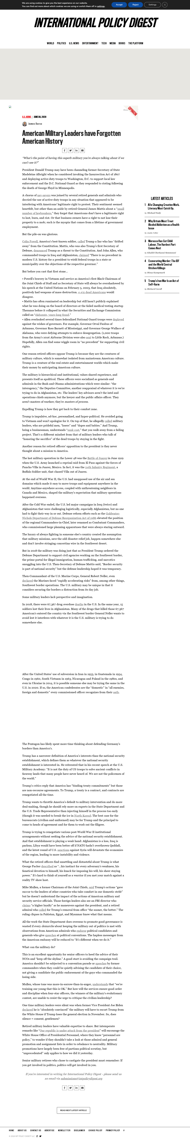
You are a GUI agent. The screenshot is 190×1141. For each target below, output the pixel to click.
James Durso (35, 124)
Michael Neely (154, 213)
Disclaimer (79, 1131)
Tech (104, 43)
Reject (135, 4)
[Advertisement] (95, 74)
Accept (119, 4)
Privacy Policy (113, 1131)
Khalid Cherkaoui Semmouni (161, 252)
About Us (22, 1131)
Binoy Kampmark (156, 272)
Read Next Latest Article (73, 1110)
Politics (61, 43)
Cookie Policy (95, 1131)
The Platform (135, 43)
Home (11, 1131)
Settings (152, 4)
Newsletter (64, 1131)
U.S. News (74, 43)
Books (122, 43)
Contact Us (35, 1131)
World (50, 43)
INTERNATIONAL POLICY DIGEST (95, 24)
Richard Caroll (154, 289)
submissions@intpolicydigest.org (81, 1078)
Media (113, 43)
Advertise (49, 1131)
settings (101, 6)
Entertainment (90, 43)
